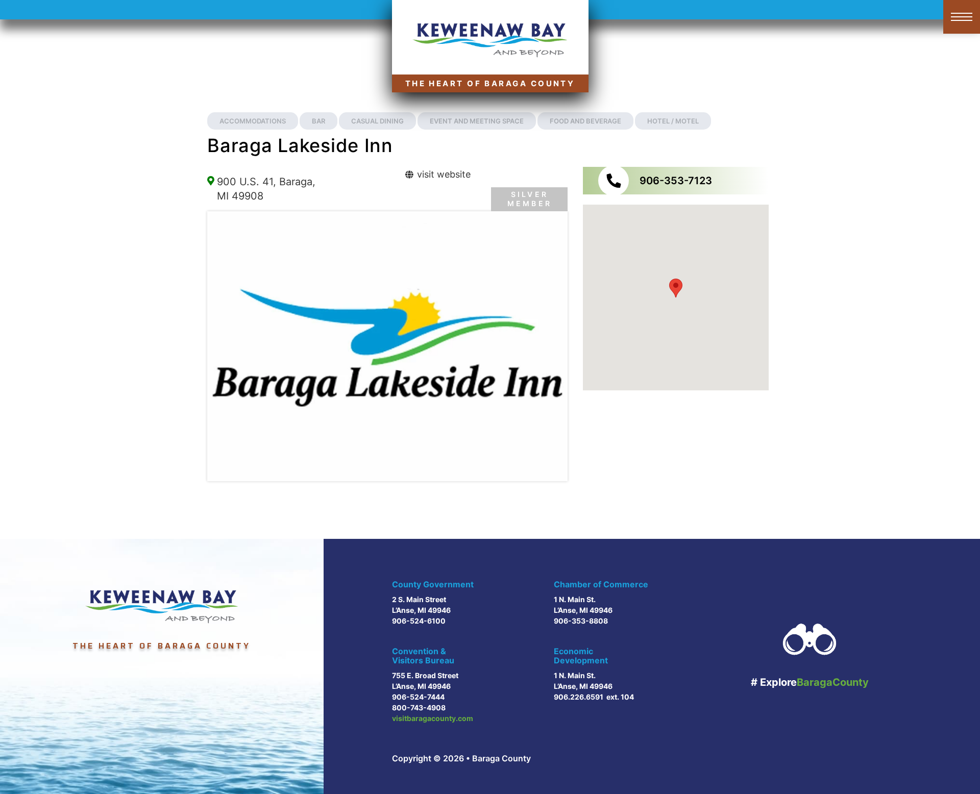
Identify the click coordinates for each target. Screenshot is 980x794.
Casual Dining (377, 121)
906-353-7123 (676, 181)
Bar (318, 121)
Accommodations (252, 121)
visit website (442, 174)
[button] (675, 288)
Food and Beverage (585, 121)
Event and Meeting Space (477, 121)
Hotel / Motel (673, 121)
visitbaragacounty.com (432, 718)
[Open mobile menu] (961, 17)
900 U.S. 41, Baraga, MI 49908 (266, 189)
